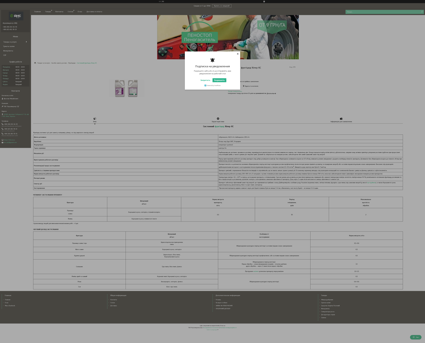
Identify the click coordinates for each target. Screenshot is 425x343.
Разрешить (219, 80)
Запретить (205, 80)
